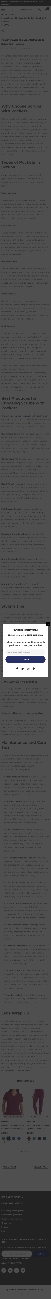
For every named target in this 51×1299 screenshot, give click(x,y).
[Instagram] (28, 669)
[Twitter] (23, 669)
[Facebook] (17, 669)
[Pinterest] (34, 669)
